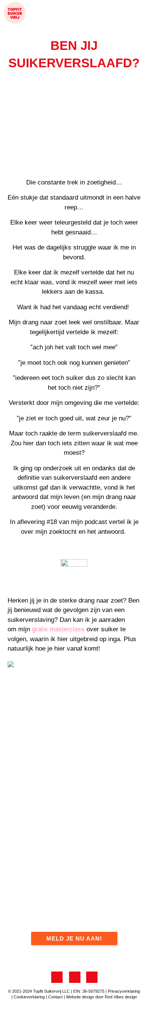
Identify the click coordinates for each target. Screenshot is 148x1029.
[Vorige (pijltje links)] (15, 1025)
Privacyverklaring (124, 991)
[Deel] (80, 1014)
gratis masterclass (58, 629)
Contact (55, 997)
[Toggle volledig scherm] (47, 1014)
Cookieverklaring (29, 997)
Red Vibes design (121, 997)
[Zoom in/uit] (15, 1014)
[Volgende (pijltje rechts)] (47, 1025)
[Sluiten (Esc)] (112, 1014)
